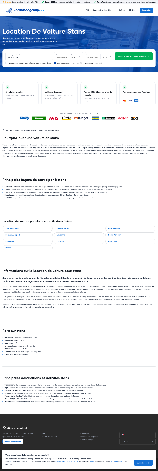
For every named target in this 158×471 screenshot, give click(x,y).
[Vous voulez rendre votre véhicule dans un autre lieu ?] (6, 63)
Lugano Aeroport (12, 235)
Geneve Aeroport (64, 228)
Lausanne (61, 235)
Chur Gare (112, 241)
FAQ (87, 10)
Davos (8, 247)
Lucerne (60, 241)
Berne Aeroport (114, 235)
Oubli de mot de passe (89, 437)
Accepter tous (143, 462)
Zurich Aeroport (12, 228)
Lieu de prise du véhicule (15, 55)
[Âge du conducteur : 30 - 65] (55, 63)
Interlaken (9, 241)
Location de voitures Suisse (25, 130)
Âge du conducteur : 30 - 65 (68, 63)
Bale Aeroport (114, 228)
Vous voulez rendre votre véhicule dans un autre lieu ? (29, 63)
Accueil (9, 130)
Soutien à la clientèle (102, 10)
